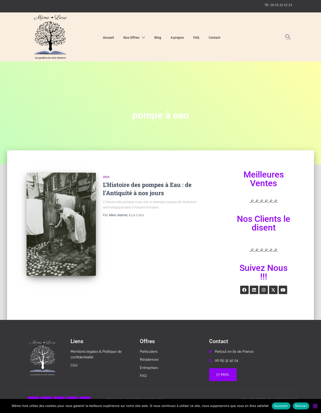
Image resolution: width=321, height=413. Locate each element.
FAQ (196, 37)
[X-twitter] (273, 290)
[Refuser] (315, 406)
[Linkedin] (254, 290)
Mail (225, 374)
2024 (106, 177)
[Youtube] (283, 290)
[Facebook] (244, 290)
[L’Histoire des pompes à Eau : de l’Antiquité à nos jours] (61, 224)
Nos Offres (131, 37)
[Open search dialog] (287, 36)
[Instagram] (263, 290)
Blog (157, 37)
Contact (214, 37)
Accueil (108, 37)
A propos (177, 37)
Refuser (301, 406)
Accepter (281, 406)
